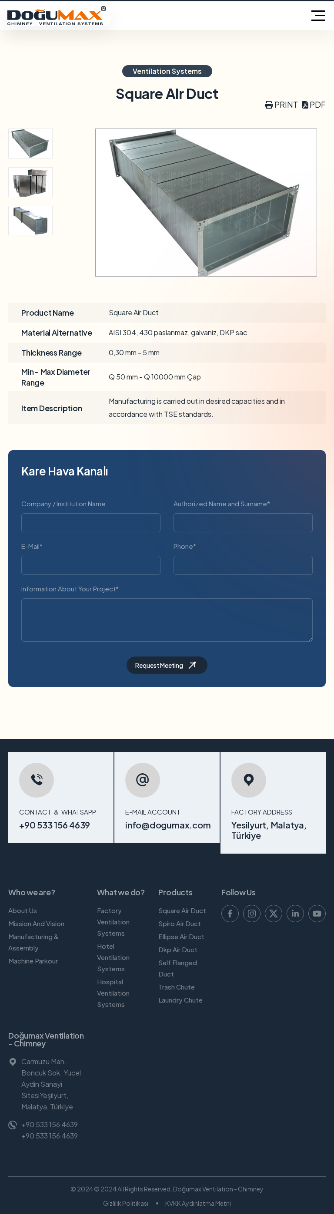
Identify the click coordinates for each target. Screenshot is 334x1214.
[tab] (30, 143)
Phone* (185, 546)
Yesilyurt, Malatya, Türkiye (268, 830)
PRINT (285, 104)
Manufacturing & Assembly (33, 942)
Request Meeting (159, 665)
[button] (281, 104)
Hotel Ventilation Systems (113, 957)
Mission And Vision (36, 924)
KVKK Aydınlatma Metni (198, 1203)
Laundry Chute (180, 1000)
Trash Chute (176, 987)
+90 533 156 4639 (54, 824)
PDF (317, 104)
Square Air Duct (182, 911)
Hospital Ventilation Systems (113, 993)
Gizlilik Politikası (125, 1203)
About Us (22, 911)
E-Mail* (32, 546)
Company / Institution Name (63, 503)
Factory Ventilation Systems (113, 922)
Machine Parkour (33, 961)
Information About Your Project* (70, 588)
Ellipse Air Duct (181, 937)
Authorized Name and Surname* (222, 503)
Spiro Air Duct (179, 924)
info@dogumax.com (167, 824)
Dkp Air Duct (177, 950)
